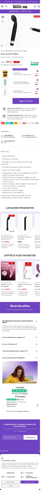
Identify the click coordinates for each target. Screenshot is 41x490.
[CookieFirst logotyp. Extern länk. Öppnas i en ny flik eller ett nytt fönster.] (2, 458)
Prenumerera (30, 437)
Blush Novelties (6, 57)
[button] (1, 45)
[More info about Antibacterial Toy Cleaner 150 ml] (37, 89)
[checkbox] (3, 473)
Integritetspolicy (33, 456)
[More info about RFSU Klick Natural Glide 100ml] (37, 80)
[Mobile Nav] (2, 6)
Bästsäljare (9, 51)
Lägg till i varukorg (26, 101)
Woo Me (20, 7)
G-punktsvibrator (18, 57)
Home (2, 51)
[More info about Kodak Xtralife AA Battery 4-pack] (37, 71)
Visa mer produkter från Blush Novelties (20, 309)
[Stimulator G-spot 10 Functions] (25, 223)
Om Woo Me (4, 451)
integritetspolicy (22, 431)
